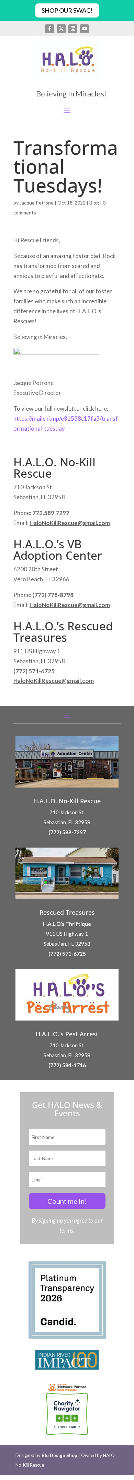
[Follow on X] (61, 28)
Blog (94, 203)
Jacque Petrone (37, 203)
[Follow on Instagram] (72, 28)
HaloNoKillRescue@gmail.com (70, 522)
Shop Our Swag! (67, 10)
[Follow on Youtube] (84, 28)
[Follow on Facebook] (49, 28)
